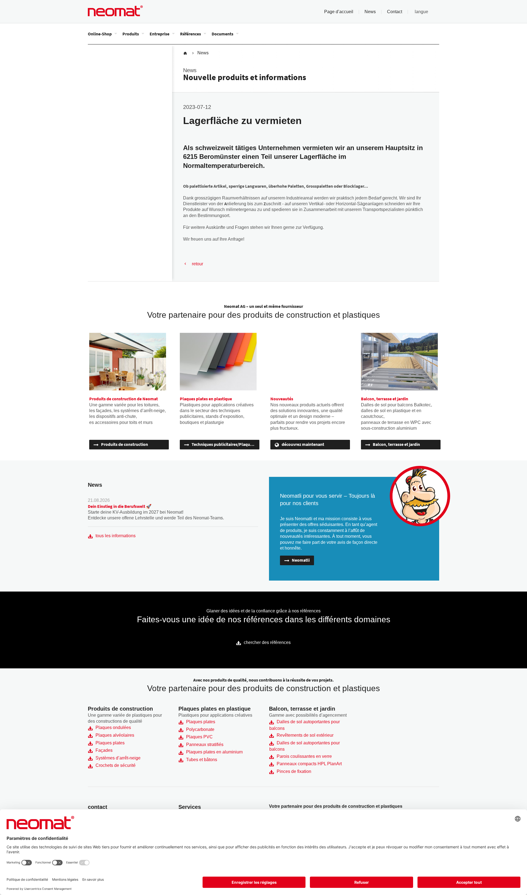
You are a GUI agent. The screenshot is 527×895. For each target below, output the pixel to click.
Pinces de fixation (294, 771)
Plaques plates (110, 743)
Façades (104, 750)
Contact (394, 11)
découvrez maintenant (303, 444)
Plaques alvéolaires (115, 735)
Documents (222, 33)
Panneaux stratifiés (204, 744)
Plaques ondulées (113, 727)
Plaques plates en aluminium (214, 752)
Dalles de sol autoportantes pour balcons (304, 725)
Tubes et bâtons (201, 759)
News (370, 11)
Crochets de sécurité (116, 765)
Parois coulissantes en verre (304, 756)
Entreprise (159, 33)
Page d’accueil (338, 11)
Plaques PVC (199, 736)
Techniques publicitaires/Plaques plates (225, 444)
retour (197, 263)
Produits (130, 33)
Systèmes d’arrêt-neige (118, 758)
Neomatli (301, 560)
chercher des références (267, 642)
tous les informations (116, 535)
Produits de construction (124, 444)
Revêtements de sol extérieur (305, 735)
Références (190, 33)
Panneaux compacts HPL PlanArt (309, 763)
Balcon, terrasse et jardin (396, 444)
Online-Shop (100, 33)
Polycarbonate (200, 729)
